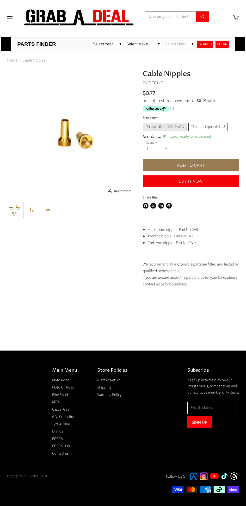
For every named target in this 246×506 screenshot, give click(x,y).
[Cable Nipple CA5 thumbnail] (31, 210)
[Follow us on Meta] (193, 480)
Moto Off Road (63, 387)
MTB (55, 402)
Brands (57, 431)
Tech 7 (156, 82)
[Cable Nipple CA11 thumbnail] (48, 210)
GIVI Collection (63, 416)
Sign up (199, 422)
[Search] (202, 16)
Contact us (60, 453)
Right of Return (108, 380)
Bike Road (60, 394)
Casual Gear (61, 409)
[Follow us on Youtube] (215, 483)
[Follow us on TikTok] (226, 479)
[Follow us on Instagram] (204, 479)
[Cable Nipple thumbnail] (14, 210)
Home (12, 60)
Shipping (104, 387)
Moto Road (60, 380)
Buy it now (191, 181)
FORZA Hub (61, 446)
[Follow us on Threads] (235, 479)
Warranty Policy (109, 394)
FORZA (57, 438)
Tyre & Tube (61, 424)
